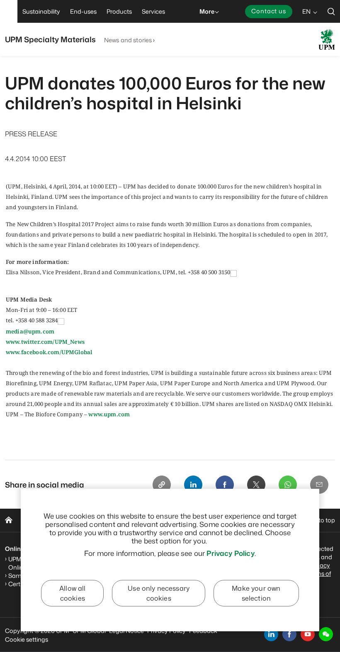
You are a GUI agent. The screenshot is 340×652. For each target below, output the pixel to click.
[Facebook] (225, 485)
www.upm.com (109, 414)
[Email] (319, 485)
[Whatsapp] (288, 485)
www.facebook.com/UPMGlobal (49, 352)
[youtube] (308, 634)
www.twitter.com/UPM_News (45, 341)
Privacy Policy (230, 553)
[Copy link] (162, 485)
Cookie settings (26, 639)
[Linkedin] (193, 485)
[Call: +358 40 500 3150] (233, 272)
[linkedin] (271, 634)
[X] (256, 485)
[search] (331, 11)
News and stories (128, 40)
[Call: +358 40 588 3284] (61, 321)
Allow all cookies (72, 593)
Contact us (268, 11)
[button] (326, 634)
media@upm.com (30, 331)
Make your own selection (256, 593)
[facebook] (289, 634)
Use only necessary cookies (158, 593)
